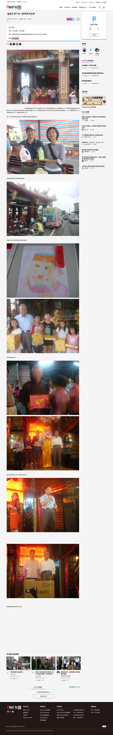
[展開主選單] (103, 7)
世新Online (87, 137)
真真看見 (86, 151)
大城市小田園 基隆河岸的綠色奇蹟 (93, 166)
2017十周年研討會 (78, 712)
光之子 (86, 129)
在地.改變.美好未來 (78, 715)
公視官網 (97, 2)
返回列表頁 (43, 696)
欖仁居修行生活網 (65, 676)
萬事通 (90, 53)
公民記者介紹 (44, 717)
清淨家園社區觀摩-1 (17, 672)
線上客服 (103, 2)
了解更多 (94, 35)
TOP (104, 726)
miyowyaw (38, 676)
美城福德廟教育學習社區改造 (29, 34)
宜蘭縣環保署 (16, 34)
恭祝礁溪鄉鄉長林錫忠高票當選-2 (93, 73)
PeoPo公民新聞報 (45, 710)
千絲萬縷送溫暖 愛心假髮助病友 (92, 135)
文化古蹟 (15, 31)
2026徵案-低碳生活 (78, 710)
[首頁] (14, 7)
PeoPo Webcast (44, 712)
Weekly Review (27, 717)
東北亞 (40, 34)
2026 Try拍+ (60, 710)
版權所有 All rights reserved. (16, 38)
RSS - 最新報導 (95, 710)
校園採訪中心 (83, 7)
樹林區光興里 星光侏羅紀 (90, 150)
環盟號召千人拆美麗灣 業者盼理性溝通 (70, 673)
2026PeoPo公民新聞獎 (89, 107)
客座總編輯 (43, 720)
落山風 (84, 53)
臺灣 (13, 27)
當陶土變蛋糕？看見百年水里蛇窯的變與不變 (94, 118)
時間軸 (25, 715)
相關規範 (25, 712)
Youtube (13, 712)
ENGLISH (91, 2)
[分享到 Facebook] (11, 44)
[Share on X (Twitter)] (14, 44)
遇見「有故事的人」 (78, 717)
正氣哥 (86, 168)
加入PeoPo (84, 2)
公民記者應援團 (44, 715)
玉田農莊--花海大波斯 (89, 65)
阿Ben (86, 161)
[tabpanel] (43, 692)
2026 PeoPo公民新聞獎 (63, 712)
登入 (79, 2)
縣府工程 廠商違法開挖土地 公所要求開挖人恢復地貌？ (45, 673)
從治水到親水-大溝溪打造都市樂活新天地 (94, 127)
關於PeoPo (26, 710)
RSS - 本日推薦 (95, 712)
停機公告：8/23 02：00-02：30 (92, 142)
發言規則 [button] (77, 687)
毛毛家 (86, 120)
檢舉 (78, 19)
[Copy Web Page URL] (20, 44)
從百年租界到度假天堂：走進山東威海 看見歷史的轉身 (94, 158)
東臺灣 (45, 34)
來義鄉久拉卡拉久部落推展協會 (97, 54)
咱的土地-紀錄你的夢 (62, 715)
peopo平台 (87, 144)
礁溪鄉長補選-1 (87, 81)
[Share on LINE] (17, 44)
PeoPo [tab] (38, 687)
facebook (8, 712)
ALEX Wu (12, 674)
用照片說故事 (60, 717)
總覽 (60, 7)
